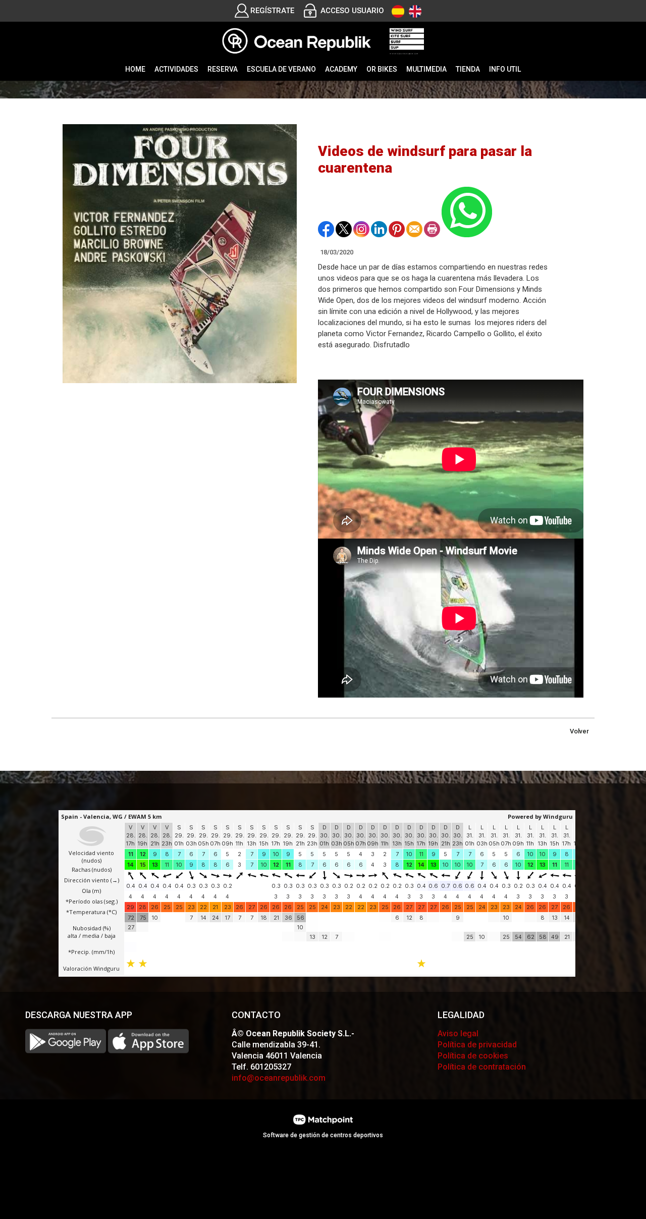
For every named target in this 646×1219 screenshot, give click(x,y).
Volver (579, 731)
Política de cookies (473, 1056)
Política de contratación (482, 1067)
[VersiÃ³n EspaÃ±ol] (398, 11)
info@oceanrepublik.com (279, 1078)
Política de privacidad (477, 1044)
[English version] (415, 11)
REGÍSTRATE (272, 10)
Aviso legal (458, 1033)
